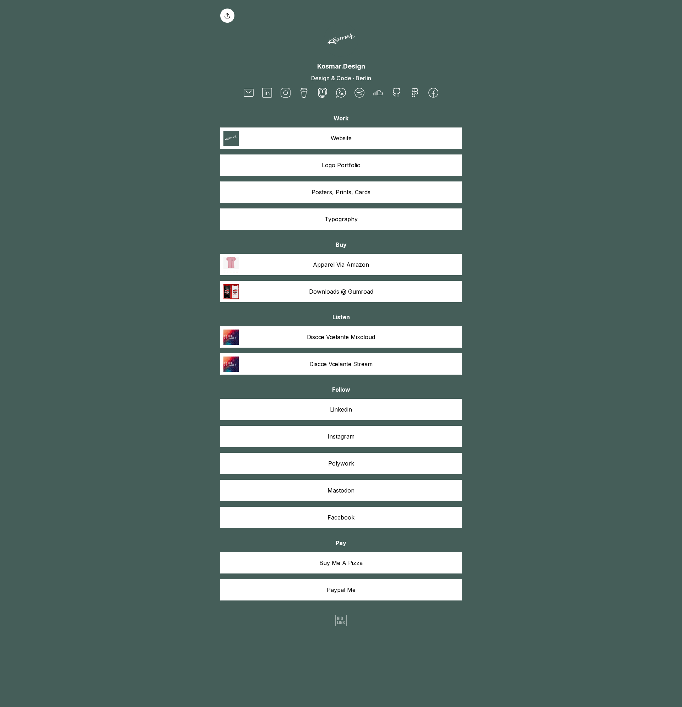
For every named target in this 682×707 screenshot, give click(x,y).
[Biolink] (341, 621)
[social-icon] (249, 93)
